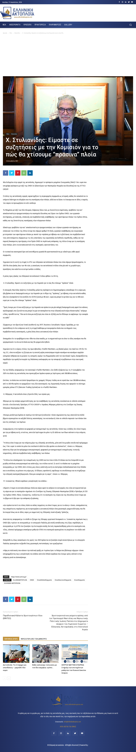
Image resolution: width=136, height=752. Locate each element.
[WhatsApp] (24, 173)
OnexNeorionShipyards (63, 580)
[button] (130, 25)
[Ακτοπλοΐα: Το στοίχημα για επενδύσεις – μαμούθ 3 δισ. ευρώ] (16, 653)
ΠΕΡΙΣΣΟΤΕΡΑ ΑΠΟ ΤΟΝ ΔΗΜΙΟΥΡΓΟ (34, 639)
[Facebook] (119, 2)
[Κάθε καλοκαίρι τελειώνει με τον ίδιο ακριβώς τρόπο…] (45, 653)
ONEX (32, 580)
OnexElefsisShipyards (44, 580)
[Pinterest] (17, 173)
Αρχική (5, 33)
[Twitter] (128, 2)
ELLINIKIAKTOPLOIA (20, 580)
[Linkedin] (125, 2)
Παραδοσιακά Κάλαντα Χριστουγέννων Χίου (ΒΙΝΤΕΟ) (22, 617)
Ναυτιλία (17, 33)
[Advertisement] (68, 56)
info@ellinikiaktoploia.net (72, 722)
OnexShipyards (79, 580)
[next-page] (8, 678)
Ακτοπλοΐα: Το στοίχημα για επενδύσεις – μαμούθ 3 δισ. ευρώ (14, 667)
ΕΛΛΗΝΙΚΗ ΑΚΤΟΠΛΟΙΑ (12, 583)
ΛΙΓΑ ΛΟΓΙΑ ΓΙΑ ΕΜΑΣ (68, 726)
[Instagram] (122, 2)
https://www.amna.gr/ (18, 577)
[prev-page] (4, 678)
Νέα (11, 33)
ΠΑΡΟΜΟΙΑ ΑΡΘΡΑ (11, 639)
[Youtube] (132, 2)
